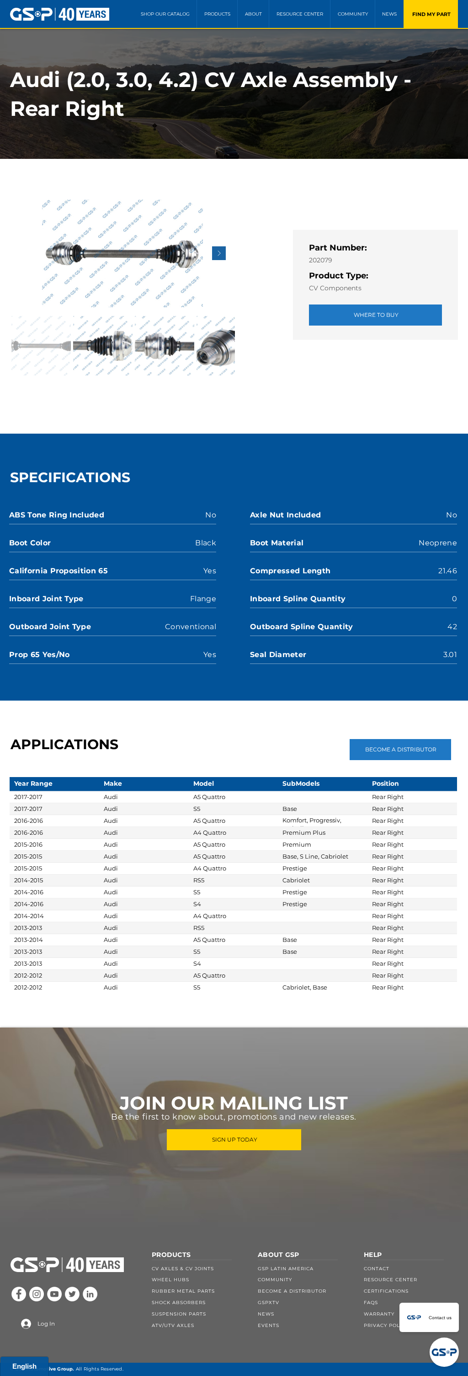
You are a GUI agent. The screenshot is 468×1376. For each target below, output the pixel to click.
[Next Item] (219, 253)
